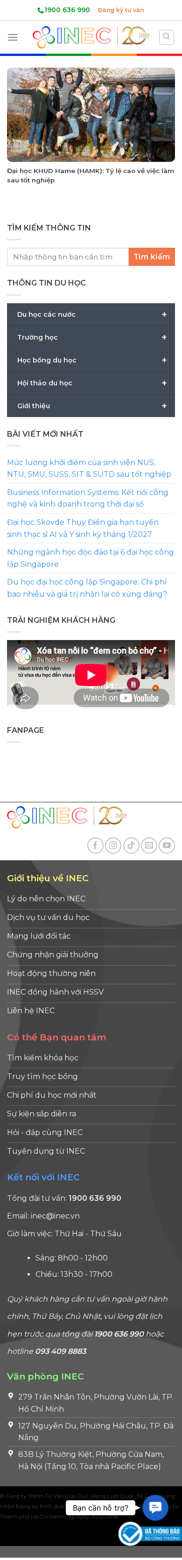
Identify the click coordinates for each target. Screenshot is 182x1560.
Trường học (92, 336)
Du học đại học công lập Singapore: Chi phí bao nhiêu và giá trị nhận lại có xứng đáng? (87, 588)
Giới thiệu (92, 405)
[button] (155, 1508)
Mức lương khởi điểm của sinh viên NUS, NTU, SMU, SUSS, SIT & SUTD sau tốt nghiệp (89, 468)
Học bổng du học (92, 359)
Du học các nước (92, 314)
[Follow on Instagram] (113, 845)
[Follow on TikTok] (131, 845)
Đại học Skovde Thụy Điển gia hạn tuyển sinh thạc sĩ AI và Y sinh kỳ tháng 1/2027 (83, 528)
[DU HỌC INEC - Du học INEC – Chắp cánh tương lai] (91, 37)
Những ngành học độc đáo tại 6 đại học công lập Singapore (90, 558)
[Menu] (12, 37)
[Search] (167, 37)
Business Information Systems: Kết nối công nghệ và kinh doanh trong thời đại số (87, 498)
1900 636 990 (67, 10)
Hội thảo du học (92, 382)
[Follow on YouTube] (167, 845)
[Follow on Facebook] (95, 845)
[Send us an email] (149, 845)
